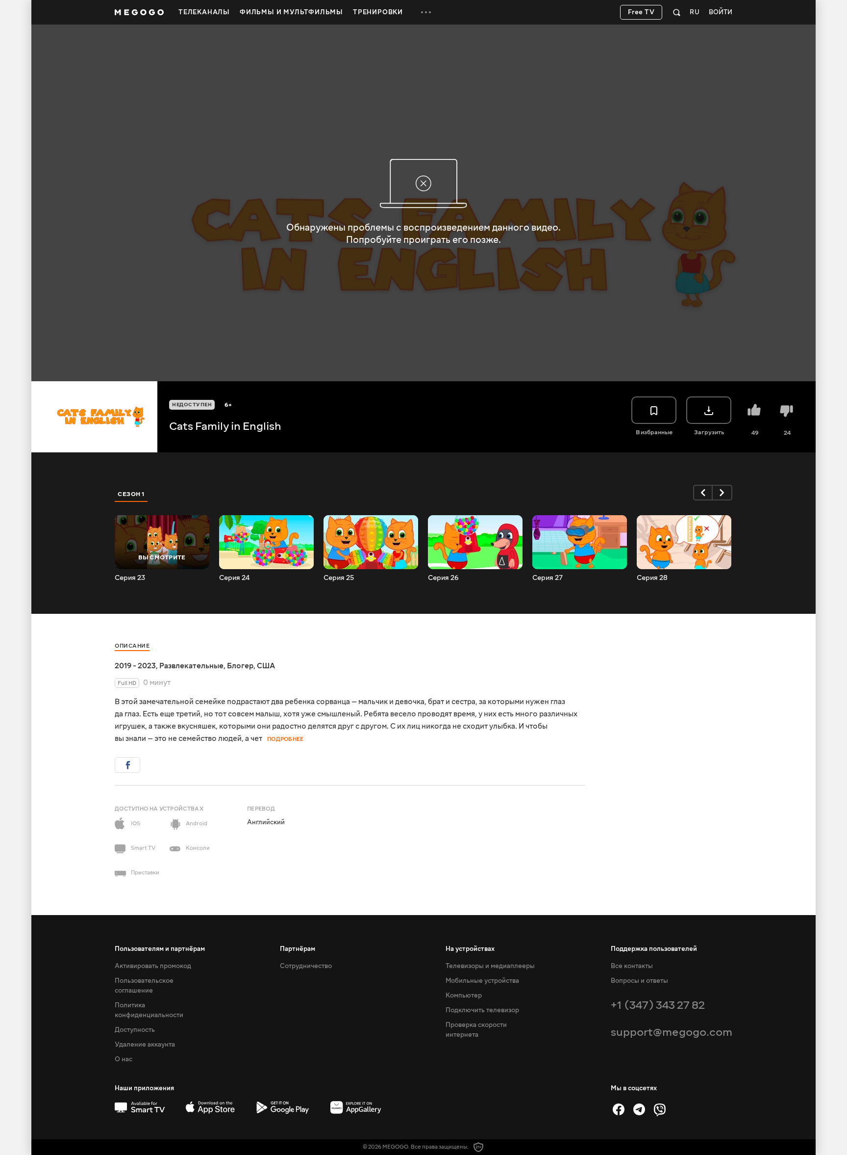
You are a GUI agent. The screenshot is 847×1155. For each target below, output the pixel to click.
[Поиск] (677, 12)
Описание (132, 646)
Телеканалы (204, 12)
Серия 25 (339, 578)
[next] (722, 492)
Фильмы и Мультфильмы (291, 12)
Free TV (641, 12)
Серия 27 (547, 578)
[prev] (703, 492)
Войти (720, 12)
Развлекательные (191, 666)
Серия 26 (443, 578)
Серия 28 (652, 578)
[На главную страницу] (139, 12)
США (266, 666)
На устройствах (470, 949)
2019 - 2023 (135, 666)
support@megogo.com (671, 1032)
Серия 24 (234, 578)
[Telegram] (639, 1109)
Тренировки (378, 12)
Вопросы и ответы (639, 980)
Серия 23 (130, 578)
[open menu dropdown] (426, 12)
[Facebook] (618, 1109)
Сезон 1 (131, 494)
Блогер (240, 666)
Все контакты (632, 966)
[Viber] (660, 1109)
